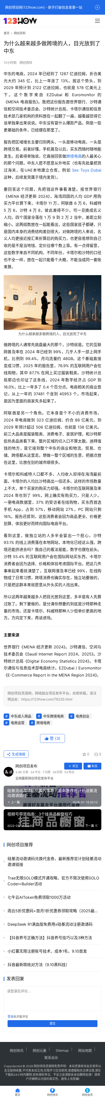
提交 (52, 1023)
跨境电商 (74, 156)
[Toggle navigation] (97, 20)
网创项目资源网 (44, 1066)
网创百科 (26, 62)
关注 (75, 766)
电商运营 (17, 723)
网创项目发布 (26, 766)
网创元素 (39, 1050)
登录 (10, 1016)
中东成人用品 (21, 716)
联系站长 (51, 1057)
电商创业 (82, 716)
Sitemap (62, 1050)
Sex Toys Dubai (86, 170)
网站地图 (85, 1050)
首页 (7, 33)
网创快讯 (16, 1050)
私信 (94, 766)
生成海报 (18, 754)
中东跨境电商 (53, 716)
